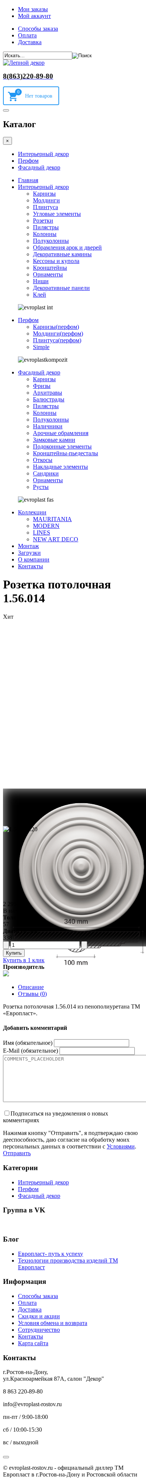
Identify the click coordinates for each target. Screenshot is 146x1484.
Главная (28, 180)
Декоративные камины (62, 254)
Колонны (45, 234)
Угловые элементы (57, 214)
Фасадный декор (39, 167)
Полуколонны (51, 241)
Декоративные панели (61, 288)
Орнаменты (48, 274)
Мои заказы (33, 9)
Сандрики (46, 473)
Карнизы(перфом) (56, 327)
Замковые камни (54, 440)
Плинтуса (45, 207)
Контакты (30, 566)
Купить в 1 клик (24, 960)
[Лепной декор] (24, 62)
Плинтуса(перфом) (57, 340)
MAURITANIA (52, 519)
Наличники (48, 426)
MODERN (46, 526)
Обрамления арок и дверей (67, 247)
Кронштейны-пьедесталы (65, 453)
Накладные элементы (60, 466)
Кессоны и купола (56, 261)
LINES (41, 532)
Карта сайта (33, 1343)
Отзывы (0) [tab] (32, 994)
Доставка (30, 42)
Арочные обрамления (60, 433)
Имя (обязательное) (27, 1043)
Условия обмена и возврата (52, 1323)
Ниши (41, 281)
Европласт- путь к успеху (50, 1254)
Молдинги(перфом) (58, 333)
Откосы (42, 460)
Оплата (27, 35)
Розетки (43, 220)
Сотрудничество (39, 1330)
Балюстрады (48, 399)
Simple (41, 347)
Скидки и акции (39, 1316)
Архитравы (47, 392)
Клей (39, 294)
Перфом (28, 160)
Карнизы (44, 193)
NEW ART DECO (55, 539)
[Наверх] (6, 1457)
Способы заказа (38, 28)
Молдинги (46, 200)
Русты (41, 487)
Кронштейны (50, 267)
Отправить (17, 1153)
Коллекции (32, 512)
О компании (33, 559)
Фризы (42, 386)
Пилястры (46, 227)
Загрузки (29, 553)
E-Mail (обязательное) (30, 1050)
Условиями (121, 1146)
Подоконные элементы (62, 446)
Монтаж (28, 546)
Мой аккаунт (34, 16)
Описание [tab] (31, 987)
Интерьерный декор (43, 154)
